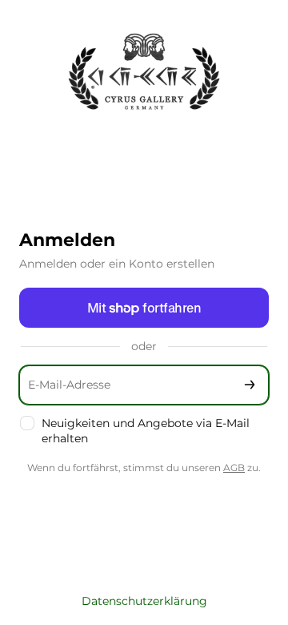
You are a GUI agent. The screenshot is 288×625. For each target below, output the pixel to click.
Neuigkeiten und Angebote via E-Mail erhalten (146, 431)
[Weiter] (249, 385)
